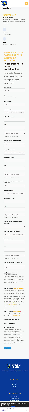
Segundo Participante (9, 149)
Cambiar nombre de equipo (10, 97)
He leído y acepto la (14, 288)
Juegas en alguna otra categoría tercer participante (13, 222)
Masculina (14, 382)
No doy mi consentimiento (10, 323)
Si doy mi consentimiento (9, 327)
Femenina (14, 384)
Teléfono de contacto (9, 117)
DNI (5, 124)
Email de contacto (8, 101)
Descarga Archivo (16, 315)
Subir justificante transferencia (11, 272)
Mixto (14, 386)
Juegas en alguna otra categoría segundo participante (13, 181)
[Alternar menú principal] (26, 3)
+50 (14, 388)
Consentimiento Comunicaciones (12, 319)
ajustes (13, 407)
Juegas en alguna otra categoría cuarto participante (13, 263)
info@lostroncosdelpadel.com (9, 302)
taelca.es (8, 410)
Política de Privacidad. (18, 288)
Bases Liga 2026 (16, 311)
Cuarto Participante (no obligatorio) (12, 231)
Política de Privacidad (12, 304)
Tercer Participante (9, 190)
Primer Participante (9, 109)
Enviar (7, 348)
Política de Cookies (14, 400)
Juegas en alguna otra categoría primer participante (13, 141)
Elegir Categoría (8, 87)
